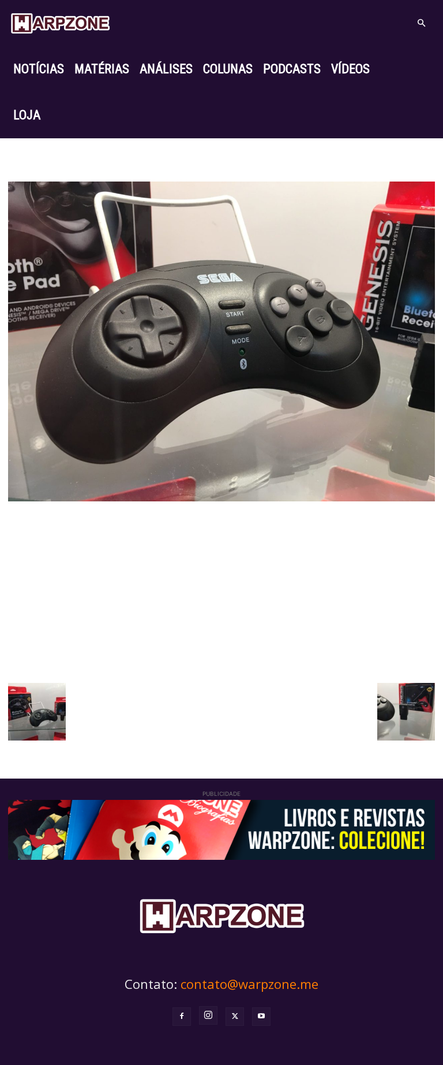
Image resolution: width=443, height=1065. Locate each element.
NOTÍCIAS (38, 69)
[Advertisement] (221, 590)
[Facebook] (181, 1016)
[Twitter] (235, 1016)
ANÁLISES (166, 69)
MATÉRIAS (101, 69)
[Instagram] (208, 1015)
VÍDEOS (350, 69)
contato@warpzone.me (249, 983)
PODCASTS (292, 69)
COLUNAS (228, 69)
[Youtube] (261, 1016)
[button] (421, 23)
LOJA (26, 115)
